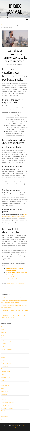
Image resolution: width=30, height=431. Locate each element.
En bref (2, 360)
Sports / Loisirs (4, 414)
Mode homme (4, 397)
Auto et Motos (4, 332)
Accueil (2, 25)
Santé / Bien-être (4, 405)
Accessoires (4, 327)
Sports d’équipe (4, 416)
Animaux (3, 329)
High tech (3, 374)
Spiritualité (3, 411)
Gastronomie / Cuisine (5, 371)
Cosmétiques (4, 343)
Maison (2, 383)
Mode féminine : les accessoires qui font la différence (12, 298)
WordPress (15, 425)
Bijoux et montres (10, 283)
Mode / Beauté (21, 283)
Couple (2, 346)
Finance (2, 369)
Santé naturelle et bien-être (7, 408)
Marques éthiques (5, 385)
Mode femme (4, 394)
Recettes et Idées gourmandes (7, 402)
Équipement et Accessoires (7, 363)
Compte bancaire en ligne (6, 341)
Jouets (2, 380)
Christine (20, 64)
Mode (2, 388)
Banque (2, 335)
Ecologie (3, 357)
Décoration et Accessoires (6, 349)
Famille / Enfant (4, 366)
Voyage (2, 419)
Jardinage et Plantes (5, 377)
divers (16, 283)
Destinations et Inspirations (6, 352)
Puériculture (3, 399)
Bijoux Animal (15, 9)
